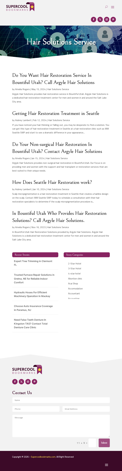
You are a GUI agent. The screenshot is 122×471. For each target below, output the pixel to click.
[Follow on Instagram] (106, 19)
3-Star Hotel (74, 268)
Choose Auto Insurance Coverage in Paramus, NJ (33, 308)
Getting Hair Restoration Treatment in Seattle (55, 113)
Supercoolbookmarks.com (43, 457)
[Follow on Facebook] (93, 19)
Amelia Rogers (22, 89)
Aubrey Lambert (23, 120)
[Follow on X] (100, 19)
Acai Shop (73, 283)
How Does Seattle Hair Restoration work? (52, 182)
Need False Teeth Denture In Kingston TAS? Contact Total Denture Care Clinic (30, 323)
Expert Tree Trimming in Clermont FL (33, 263)
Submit (104, 442)
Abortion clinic (75, 278)
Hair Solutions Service (58, 89)
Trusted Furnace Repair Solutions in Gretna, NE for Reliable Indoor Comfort (34, 278)
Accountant (74, 293)
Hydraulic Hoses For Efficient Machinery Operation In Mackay (32, 294)
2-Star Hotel (74, 263)
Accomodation (75, 288)
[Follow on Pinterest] (113, 19)
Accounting (73, 298)
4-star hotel (74, 273)
